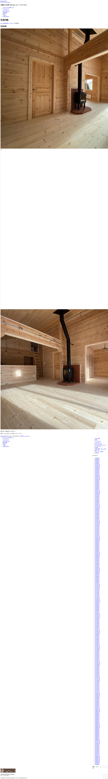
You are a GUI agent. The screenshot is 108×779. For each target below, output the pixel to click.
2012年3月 (97, 673)
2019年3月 (97, 564)
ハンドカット (98, 442)
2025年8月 (97, 470)
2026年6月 (97, 460)
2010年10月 (97, 695)
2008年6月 (97, 732)
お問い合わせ (6, 446)
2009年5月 (97, 718)
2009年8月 (97, 714)
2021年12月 (97, 521)
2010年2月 (97, 706)
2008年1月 (97, 739)
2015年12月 (97, 614)
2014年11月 (97, 631)
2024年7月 (97, 483)
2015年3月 (97, 626)
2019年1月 (97, 567)
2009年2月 (97, 722)
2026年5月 (97, 462)
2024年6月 (97, 484)
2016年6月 (97, 606)
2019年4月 (97, 563)
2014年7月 (97, 636)
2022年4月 (97, 515)
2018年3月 (97, 580)
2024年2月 (97, 488)
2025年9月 (97, 468)
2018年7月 (97, 575)
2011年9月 (97, 681)
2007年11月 (97, 741)
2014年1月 (97, 644)
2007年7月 (97, 747)
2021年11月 (97, 522)
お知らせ (97, 452)
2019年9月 (97, 556)
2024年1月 (97, 489)
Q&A (4, 443)
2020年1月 (97, 551)
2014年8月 (97, 635)
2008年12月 (97, 724)
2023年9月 (97, 494)
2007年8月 (97, 745)
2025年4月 (97, 475)
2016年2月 (97, 611)
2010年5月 (97, 702)
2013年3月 (97, 657)
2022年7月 (97, 512)
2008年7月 (97, 731)
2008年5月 (97, 734)
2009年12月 (97, 709)
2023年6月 (97, 498)
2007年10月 (97, 743)
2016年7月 (97, 605)
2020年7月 (97, 543)
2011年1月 (97, 692)
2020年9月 (97, 540)
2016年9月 (97, 602)
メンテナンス (98, 446)
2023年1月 (97, 504)
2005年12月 (97, 759)
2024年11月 (97, 477)
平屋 (22, 436)
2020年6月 (97, 544)
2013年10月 (97, 648)
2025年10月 (97, 467)
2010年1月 (97, 707)
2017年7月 (97, 590)
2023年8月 (97, 496)
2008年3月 (97, 736)
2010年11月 (97, 694)
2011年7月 (97, 684)
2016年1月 (97, 613)
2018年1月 (97, 582)
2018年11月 (97, 569)
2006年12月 (97, 756)
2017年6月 (97, 592)
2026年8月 (97, 458)
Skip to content (3, 1)
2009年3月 (97, 720)
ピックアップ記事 (99, 451)
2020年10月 (97, 539)
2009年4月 (97, 719)
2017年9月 (97, 588)
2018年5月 (97, 577)
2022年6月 (97, 513)
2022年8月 (97, 510)
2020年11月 (97, 538)
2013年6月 (97, 653)
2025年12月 (97, 464)
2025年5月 (97, 473)
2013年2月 (97, 659)
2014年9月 (97, 634)
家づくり (97, 450)
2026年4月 (97, 463)
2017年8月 (97, 589)
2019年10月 (97, 555)
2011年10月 (97, 680)
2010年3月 (97, 705)
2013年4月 (97, 656)
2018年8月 (97, 573)
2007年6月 (97, 748)
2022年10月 (97, 508)
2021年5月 (97, 530)
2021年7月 (97, 527)
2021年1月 (97, 535)
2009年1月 (97, 723)
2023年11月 (97, 492)
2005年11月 (97, 760)
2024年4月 (97, 487)
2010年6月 (97, 701)
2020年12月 (97, 537)
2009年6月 (97, 717)
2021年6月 (97, 529)
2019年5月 (97, 561)
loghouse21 (2, 436)
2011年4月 (97, 688)
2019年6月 (97, 560)
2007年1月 (97, 755)
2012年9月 (97, 665)
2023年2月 (97, 502)
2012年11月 (97, 663)
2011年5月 (97, 686)
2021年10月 (97, 523)
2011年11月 (97, 678)
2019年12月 (97, 552)
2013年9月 (97, 650)
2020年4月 (97, 547)
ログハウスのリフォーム (100, 444)
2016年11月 (97, 600)
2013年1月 (97, 660)
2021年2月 (97, 534)
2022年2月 (97, 518)
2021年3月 (97, 533)
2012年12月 (97, 661)
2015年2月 (97, 627)
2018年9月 (97, 572)
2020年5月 (97, 546)
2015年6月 (97, 622)
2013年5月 (97, 655)
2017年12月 (97, 584)
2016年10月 (97, 601)
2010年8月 (97, 698)
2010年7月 (97, 699)
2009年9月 (97, 713)
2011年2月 (97, 690)
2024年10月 (97, 479)
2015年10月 (97, 617)
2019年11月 (97, 554)
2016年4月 (97, 609)
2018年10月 (97, 571)
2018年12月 (97, 568)
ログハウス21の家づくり (8, 437)
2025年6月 (97, 472)
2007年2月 (97, 753)
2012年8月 (97, 667)
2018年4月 (97, 579)
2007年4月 (97, 751)
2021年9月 (97, 525)
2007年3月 (97, 752)
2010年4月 (97, 703)
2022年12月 (97, 505)
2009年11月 (97, 710)
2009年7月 (97, 715)
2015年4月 (97, 625)
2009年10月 (97, 711)
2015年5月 (97, 623)
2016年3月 (97, 610)
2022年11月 (97, 506)
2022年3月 (97, 517)
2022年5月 (97, 514)
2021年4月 (97, 531)
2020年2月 (97, 550)
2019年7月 (97, 559)
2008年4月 (97, 735)
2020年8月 (97, 542)
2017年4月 (97, 594)
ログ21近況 (97, 438)
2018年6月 (97, 576)
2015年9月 (97, 618)
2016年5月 (97, 607)
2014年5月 (97, 639)
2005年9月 (97, 762)
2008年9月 (97, 728)
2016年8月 (97, 604)
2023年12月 (97, 491)
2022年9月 (97, 509)
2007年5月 (97, 749)
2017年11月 (97, 585)
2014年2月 (97, 643)
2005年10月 (97, 761)
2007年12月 (97, 740)
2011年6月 (97, 685)
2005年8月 (97, 764)
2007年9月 (97, 744)
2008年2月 (97, 738)
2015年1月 (97, 628)
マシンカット (27, 436)
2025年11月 (97, 466)
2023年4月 (97, 501)
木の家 (96, 447)
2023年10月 (97, 493)
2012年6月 (97, 669)
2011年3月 (97, 689)
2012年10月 (97, 664)
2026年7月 (97, 459)
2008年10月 (97, 727)
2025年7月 (97, 471)
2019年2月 (97, 565)
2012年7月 (97, 668)
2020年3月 (97, 548)
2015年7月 (97, 621)
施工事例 (5, 442)
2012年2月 (97, 674)
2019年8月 (97, 558)
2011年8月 (97, 682)
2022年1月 (97, 519)
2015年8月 (97, 619)
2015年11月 (97, 615)
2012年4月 (97, 672)
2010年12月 (97, 693)
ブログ (4, 445)
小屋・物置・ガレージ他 (100, 448)
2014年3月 (97, 642)
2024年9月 (97, 480)
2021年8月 (97, 526)
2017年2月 (97, 597)
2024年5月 (97, 485)
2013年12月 (97, 646)
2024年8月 (97, 481)
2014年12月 (97, 630)
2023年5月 (97, 500)
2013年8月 (97, 651)
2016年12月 (97, 598)
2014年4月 (97, 640)
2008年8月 (97, 730)
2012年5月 (97, 671)
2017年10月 (97, 586)
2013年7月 (97, 652)
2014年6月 (97, 638)
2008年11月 (97, 726)
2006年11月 (97, 757)
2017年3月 (97, 596)
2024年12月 (97, 476)
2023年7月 (97, 497)
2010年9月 (97, 697)
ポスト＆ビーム (98, 443)
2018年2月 (97, 581)
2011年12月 (97, 677)
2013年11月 (97, 647)
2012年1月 (97, 676)
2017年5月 (97, 593)
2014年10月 (97, 632)
